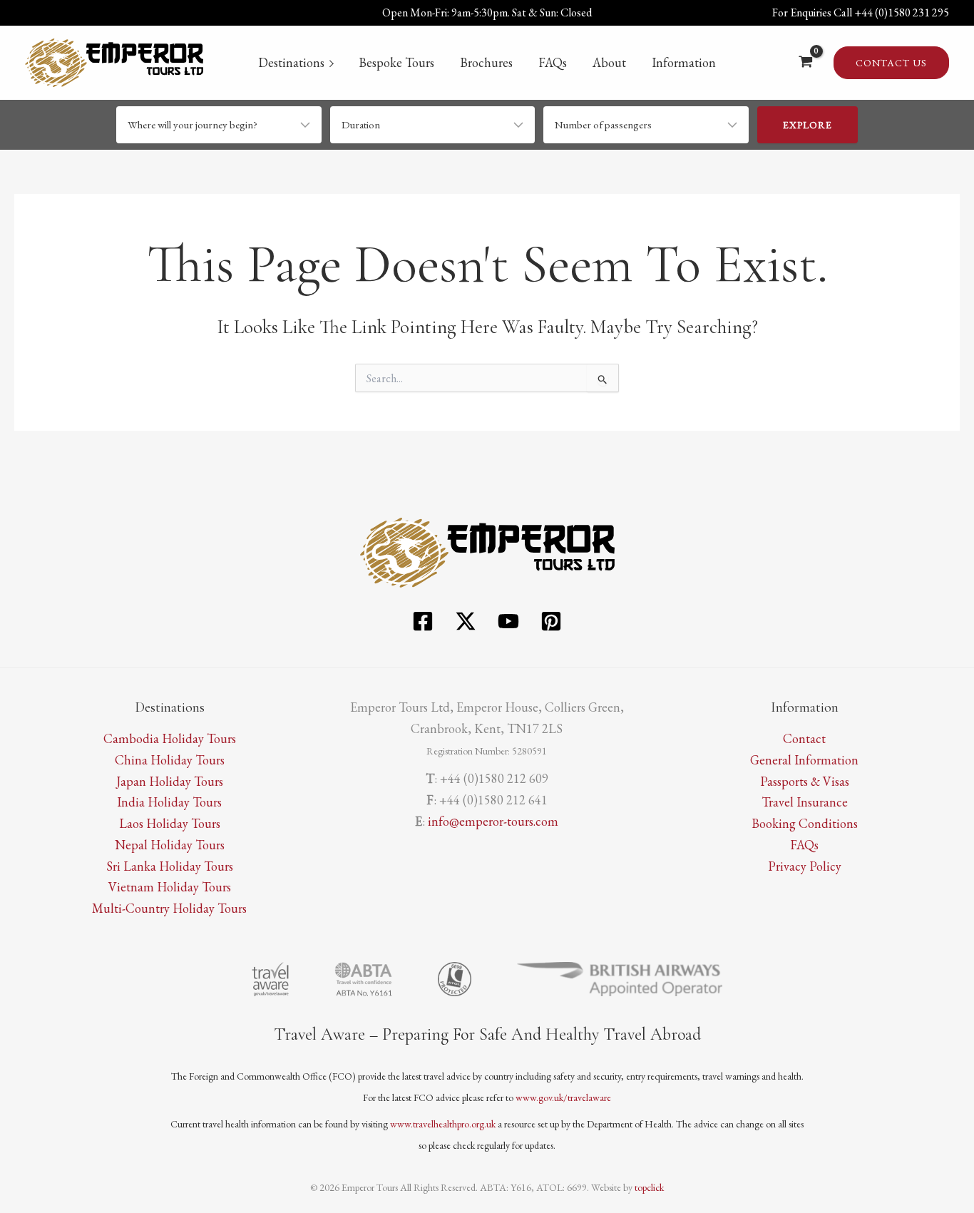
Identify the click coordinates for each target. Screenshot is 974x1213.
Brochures (486, 62)
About (609, 62)
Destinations (291, 62)
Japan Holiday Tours (169, 781)
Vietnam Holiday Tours (169, 887)
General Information (804, 760)
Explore (807, 124)
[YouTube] (508, 621)
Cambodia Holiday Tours (169, 738)
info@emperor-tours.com (493, 821)
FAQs (552, 62)
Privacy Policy (804, 866)
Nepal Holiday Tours (170, 844)
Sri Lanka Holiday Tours (169, 866)
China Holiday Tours (170, 760)
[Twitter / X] (465, 621)
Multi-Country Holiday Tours (169, 908)
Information (684, 62)
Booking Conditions (805, 823)
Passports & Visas (804, 781)
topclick (649, 1187)
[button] (891, 62)
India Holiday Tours (169, 802)
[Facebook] (423, 621)
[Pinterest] (551, 621)
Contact (804, 738)
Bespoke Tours (396, 62)
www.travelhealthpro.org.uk (443, 1123)
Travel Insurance (805, 802)
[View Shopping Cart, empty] (805, 62)
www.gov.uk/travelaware (563, 1097)
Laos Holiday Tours (169, 823)
